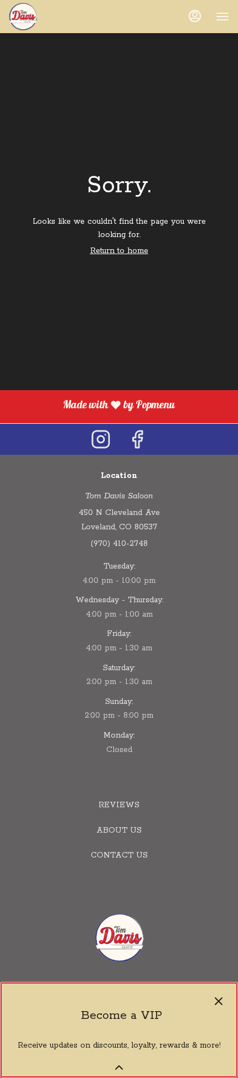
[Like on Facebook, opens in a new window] (137, 439)
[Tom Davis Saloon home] (58, 16)
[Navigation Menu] (222, 16)
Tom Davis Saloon (119, 938)
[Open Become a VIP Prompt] (119, 1067)
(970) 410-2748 (119, 544)
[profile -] (194, 16)
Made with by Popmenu (91, 406)
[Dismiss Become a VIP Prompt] (218, 1001)
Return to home (119, 251)
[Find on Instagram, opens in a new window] (101, 439)
